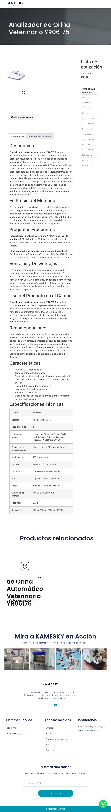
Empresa (50, 728)
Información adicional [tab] (40, 136)
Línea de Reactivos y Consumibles (88, 129)
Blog (48, 744)
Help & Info (11, 728)
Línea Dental (91, 118)
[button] (103, 804)
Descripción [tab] (17, 136)
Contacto (50, 750)
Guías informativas (55, 739)
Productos (51, 733)
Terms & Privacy (13, 733)
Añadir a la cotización (21, 117)
